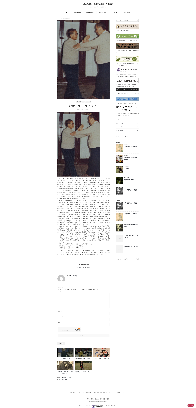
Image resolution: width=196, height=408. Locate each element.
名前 (60, 311)
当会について (102, 12)
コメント (61, 291)
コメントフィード (120, 126)
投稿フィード (119, 123)
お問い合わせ (127, 12)
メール (60, 317)
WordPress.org (119, 130)
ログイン (118, 120)
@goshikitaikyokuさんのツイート (125, 136)
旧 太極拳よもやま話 (81, 267)
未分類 (88, 267)
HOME (66, 12)
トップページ (80, 392)
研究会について (120, 392)
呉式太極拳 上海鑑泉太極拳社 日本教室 (98, 4)
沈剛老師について (90, 12)
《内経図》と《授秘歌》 (131, 147)
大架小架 (126, 168)
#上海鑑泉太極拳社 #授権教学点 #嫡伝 (98, 401)
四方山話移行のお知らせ (131, 246)
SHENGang (73, 276)
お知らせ (115, 12)
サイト (59, 322)
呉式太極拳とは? (77, 12)
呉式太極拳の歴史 (104, 392)
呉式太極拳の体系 (95, 392)
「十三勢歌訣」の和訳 (130, 190)
